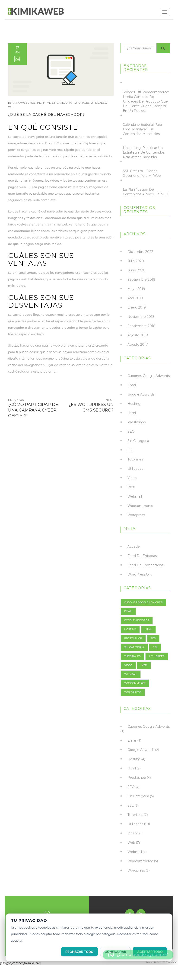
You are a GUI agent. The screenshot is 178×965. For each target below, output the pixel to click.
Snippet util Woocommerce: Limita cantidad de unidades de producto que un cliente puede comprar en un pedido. (146, 101)
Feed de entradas (142, 556)
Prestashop (136, 422)
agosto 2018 (137, 335)
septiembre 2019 (141, 279)
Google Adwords (140, 394)
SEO (131, 431)
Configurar (115, 952)
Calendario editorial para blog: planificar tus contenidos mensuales (142, 129)
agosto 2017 (137, 344)
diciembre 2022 (140, 252)
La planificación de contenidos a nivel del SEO (145, 191)
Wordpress (136, 515)
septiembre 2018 (141, 326)
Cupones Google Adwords (148, 376)
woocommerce (140, 506)
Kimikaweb (20, 102)
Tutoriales (81, 102)
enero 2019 (136, 307)
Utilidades (98, 102)
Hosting (36, 102)
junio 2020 (136, 270)
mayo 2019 (136, 289)
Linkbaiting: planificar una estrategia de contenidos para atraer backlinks (144, 152)
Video (132, 478)
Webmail (134, 496)
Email (132, 385)
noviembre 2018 (141, 317)
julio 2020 (135, 261)
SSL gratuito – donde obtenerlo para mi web (142, 173)
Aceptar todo (150, 952)
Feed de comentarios (145, 565)
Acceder (134, 546)
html (47, 102)
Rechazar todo (79, 952)
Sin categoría (62, 102)
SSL (130, 450)
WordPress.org (139, 574)
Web (11, 107)
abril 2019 (135, 298)
